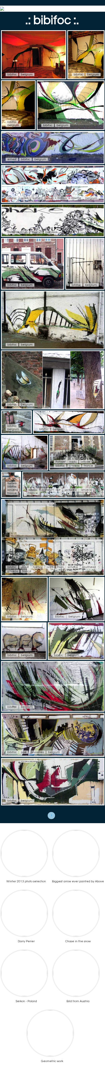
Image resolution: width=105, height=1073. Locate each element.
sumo (36, 198)
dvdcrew (71, 490)
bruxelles (37, 752)
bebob (48, 198)
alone (25, 567)
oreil (50, 567)
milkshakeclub (17, 232)
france (88, 465)
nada (72, 461)
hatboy (62, 198)
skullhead (89, 567)
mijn (60, 567)
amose (85, 461)
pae (24, 752)
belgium (27, 74)
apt (58, 490)
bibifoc (12, 74)
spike (24, 198)
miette (76, 198)
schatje (73, 567)
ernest (12, 159)
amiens (74, 465)
